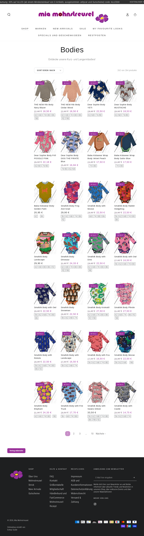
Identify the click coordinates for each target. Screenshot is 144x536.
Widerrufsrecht (78, 493)
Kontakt (53, 480)
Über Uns (33, 476)
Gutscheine (34, 493)
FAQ (52, 476)
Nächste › (101, 433)
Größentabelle (57, 485)
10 (92, 433)
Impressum (76, 476)
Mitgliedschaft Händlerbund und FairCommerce (58, 493)
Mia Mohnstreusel (21, 520)
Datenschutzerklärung (82, 489)
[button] (9, 14)
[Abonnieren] (135, 477)
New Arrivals (35, 489)
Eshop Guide (12, 530)
